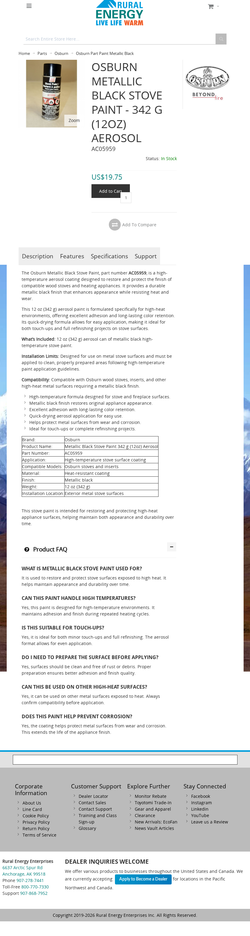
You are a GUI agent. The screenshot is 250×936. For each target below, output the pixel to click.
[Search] (221, 39)
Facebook (200, 796)
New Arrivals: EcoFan (156, 822)
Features (72, 256)
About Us (32, 803)
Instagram (201, 802)
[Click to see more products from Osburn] (207, 84)
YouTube (200, 815)
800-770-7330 (35, 887)
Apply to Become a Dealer (143, 879)
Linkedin (200, 809)
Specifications (109, 256)
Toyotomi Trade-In (153, 802)
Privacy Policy (36, 822)
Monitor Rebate (150, 796)
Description (37, 256)
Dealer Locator (93, 796)
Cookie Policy (36, 816)
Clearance (145, 815)
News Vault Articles (154, 828)
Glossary (87, 828)
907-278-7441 (30, 880)
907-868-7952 (34, 893)
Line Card (32, 809)
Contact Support (95, 809)
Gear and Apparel (153, 809)
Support (146, 256)
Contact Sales (92, 802)
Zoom (74, 120)
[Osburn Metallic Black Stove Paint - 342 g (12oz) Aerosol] (51, 63)
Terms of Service (39, 835)
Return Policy (36, 828)
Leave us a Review (209, 822)
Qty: (124, 189)
